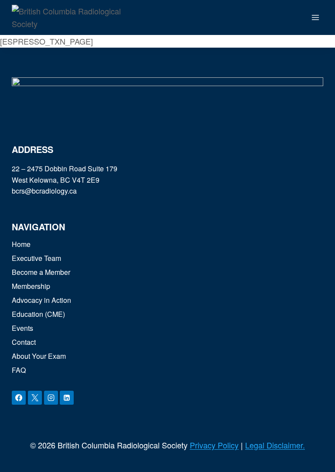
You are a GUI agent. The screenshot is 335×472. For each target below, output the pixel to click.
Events (22, 328)
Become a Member (41, 272)
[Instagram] (51, 398)
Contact (24, 342)
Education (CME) (38, 314)
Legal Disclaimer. (275, 445)
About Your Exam (39, 356)
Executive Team (36, 258)
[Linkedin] (67, 398)
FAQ (19, 370)
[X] (35, 398)
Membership (31, 286)
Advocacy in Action (41, 300)
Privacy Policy (214, 445)
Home (21, 244)
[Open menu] (315, 17)
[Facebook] (19, 398)
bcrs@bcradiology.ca (44, 191)
